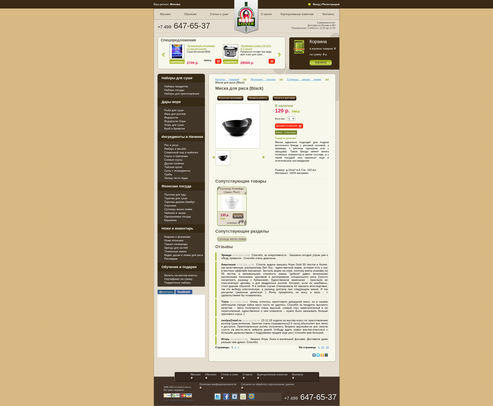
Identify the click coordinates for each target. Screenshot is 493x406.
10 (322, 347)
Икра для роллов (175, 113)
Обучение (190, 14)
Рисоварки (171, 258)
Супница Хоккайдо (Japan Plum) (232, 190)
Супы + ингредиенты (177, 170)
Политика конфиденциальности (218, 384)
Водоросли (171, 117)
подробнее (177, 61)
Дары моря (171, 102)
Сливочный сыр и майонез (181, 152)
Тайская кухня (173, 167)
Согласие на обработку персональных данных (267, 384)
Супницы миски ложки (178, 209)
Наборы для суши (177, 78)
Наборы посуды (174, 89)
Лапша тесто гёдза (176, 178)
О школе (266, 14)
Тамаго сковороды (176, 244)
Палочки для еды (175, 194)
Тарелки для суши (175, 198)
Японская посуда (176, 186)
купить (238, 215)
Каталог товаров (227, 79)
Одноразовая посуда (177, 216)
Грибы (168, 174)
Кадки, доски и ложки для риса (183, 255)
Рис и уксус (171, 145)
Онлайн (189, 400)
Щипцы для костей (176, 247)
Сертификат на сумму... (179, 278)
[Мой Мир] (326, 354)
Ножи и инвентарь (177, 228)
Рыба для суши (174, 110)
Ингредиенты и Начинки (182, 137)
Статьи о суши (219, 14)
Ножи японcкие (174, 240)
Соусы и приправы (176, 156)
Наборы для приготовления (181, 93)
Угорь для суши (174, 124)
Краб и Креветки (174, 128)
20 (327, 347)
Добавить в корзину (287, 125)
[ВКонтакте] (314, 354)
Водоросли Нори (174, 121)
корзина (320, 62)
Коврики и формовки (177, 236)
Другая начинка (174, 163)
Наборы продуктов (176, 86)
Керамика (170, 220)
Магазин (165, 14)
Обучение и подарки (179, 267)
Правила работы (258, 98)
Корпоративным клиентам (297, 14)
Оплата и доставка (284, 98)
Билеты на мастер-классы (180, 275)
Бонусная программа (230, 98)
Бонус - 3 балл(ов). (286, 132)
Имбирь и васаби (175, 148)
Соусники (170, 205)
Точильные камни (175, 251)
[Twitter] (318, 354)
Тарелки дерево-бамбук (179, 201)
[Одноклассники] (322, 354)
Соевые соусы (173, 159)
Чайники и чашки (175, 212)
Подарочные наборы (177, 282)
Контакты (328, 14)
